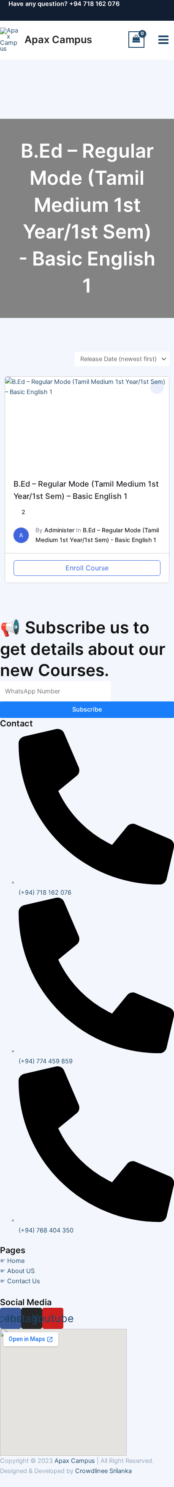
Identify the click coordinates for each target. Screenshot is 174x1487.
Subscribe (87, 709)
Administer (59, 530)
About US (21, 1271)
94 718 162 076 (96, 4)
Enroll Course (87, 568)
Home (15, 1261)
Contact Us (23, 1281)
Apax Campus (58, 39)
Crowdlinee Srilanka (103, 1471)
